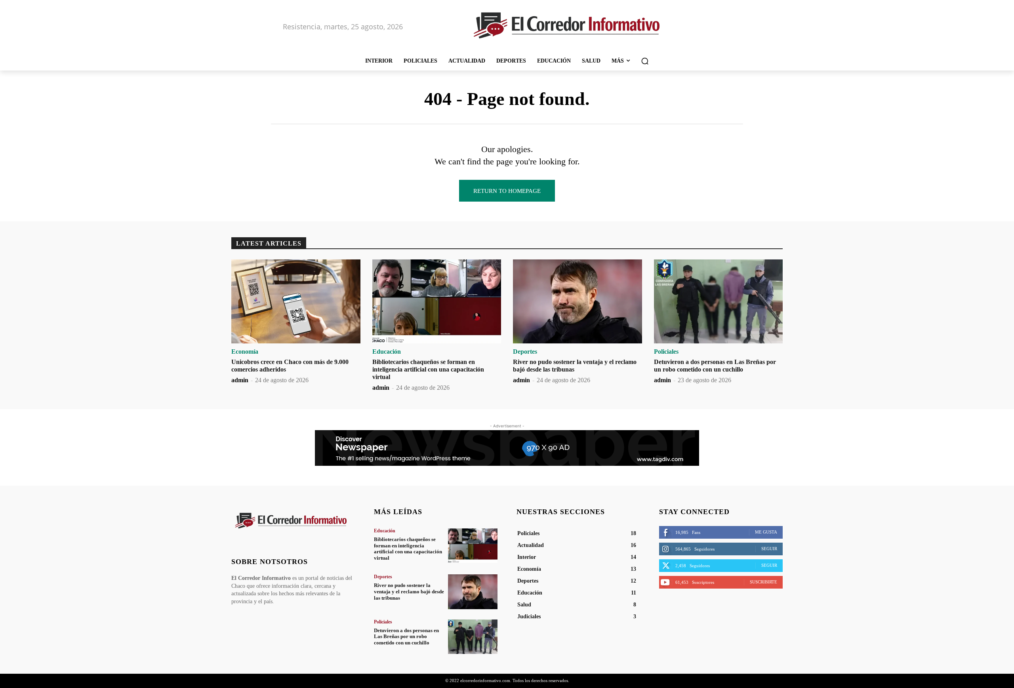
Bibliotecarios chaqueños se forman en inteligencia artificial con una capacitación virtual (428, 369)
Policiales (666, 352)
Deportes (525, 352)
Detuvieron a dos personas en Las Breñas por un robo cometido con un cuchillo (406, 636)
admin (239, 380)
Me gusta (766, 532)
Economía (244, 352)
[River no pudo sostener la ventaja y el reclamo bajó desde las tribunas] (577, 301)
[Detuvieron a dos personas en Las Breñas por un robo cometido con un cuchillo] (718, 301)
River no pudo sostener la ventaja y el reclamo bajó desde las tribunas (409, 591)
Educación (386, 352)
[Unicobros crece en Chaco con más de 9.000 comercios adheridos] (295, 301)
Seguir (769, 548)
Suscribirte (763, 581)
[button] (644, 61)
